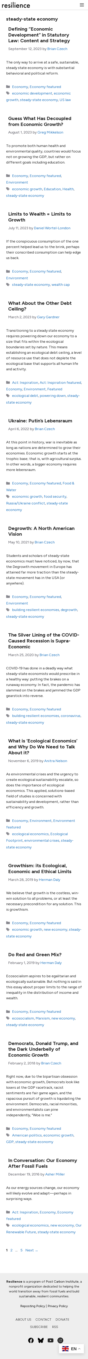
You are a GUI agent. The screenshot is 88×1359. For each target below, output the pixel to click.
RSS (55, 1327)
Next (31, 1250)
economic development (32, 93)
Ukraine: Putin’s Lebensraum (40, 421)
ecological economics (30, 834)
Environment (17, 182)
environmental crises (41, 840)
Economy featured (45, 87)
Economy (20, 87)
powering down (53, 395)
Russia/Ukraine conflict (25, 503)
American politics (27, 1135)
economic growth (27, 189)
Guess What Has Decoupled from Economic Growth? (39, 121)
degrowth (69, 610)
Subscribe (39, 1327)
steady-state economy (39, 100)
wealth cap (61, 284)
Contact (43, 1319)
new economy (55, 929)
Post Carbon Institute (62, 1281)
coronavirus (70, 715)
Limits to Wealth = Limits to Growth (39, 217)
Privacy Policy (58, 1306)
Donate (62, 1319)
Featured (54, 389)
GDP (10, 1142)
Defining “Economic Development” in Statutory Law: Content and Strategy (39, 35)
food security (55, 496)
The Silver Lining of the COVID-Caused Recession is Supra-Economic (43, 641)
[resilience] (16, 5)
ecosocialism (23, 1018)
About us (23, 1319)
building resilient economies (35, 610)
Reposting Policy (32, 1306)
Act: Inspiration (25, 382)
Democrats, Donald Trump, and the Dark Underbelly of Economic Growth (43, 1049)
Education (52, 189)
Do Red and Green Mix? (35, 954)
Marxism (43, 1018)
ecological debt (25, 395)
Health (68, 189)
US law (65, 100)
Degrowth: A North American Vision (41, 531)
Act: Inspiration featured (60, 382)
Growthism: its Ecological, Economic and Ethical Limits (39, 868)
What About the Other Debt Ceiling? (40, 306)
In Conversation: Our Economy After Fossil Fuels (42, 1163)
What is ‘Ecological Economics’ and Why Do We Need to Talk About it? (42, 747)
